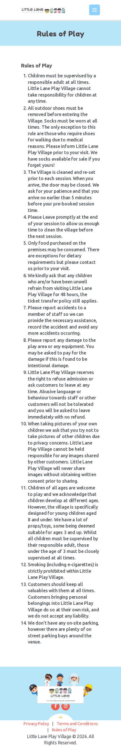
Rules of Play (64, 729)
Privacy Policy (36, 723)
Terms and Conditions (77, 723)
